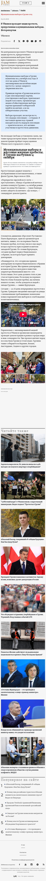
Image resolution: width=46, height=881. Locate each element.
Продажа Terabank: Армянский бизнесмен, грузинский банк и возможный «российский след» (23, 806)
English (23, 10)
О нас (23, 845)
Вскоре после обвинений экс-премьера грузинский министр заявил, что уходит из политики (21, 731)
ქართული (15, 10)
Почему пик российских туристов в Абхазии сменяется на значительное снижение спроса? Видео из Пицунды (23, 795)
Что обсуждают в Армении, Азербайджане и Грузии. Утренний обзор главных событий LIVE (22, 616)
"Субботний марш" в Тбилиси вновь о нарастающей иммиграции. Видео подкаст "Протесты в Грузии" (21, 503)
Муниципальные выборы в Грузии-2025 (16, 14)
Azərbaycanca (5, 10)
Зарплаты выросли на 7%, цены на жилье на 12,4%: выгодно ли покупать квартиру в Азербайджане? (21, 465)
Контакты (23, 852)
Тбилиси (5, 36)
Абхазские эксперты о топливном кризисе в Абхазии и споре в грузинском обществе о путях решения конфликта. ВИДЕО (23, 770)
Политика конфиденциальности (23, 860)
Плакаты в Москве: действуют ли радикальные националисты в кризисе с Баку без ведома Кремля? (21, 653)
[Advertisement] (23, 410)
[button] (6, 210)
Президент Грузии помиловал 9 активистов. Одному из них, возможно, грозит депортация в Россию (22, 578)
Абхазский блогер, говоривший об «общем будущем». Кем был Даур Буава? (22, 540)
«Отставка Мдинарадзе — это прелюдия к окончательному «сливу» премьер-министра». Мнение (20, 692)
